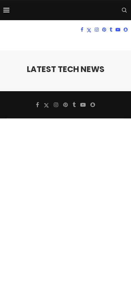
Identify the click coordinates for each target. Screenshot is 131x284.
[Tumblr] (111, 29)
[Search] (124, 10)
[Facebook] (82, 29)
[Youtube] (118, 29)
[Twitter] (89, 29)
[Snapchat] (126, 29)
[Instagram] (97, 29)
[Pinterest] (104, 29)
